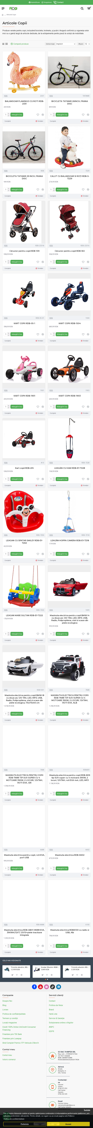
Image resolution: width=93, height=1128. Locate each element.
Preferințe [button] (25, 1124)
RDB (6, 96)
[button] (45, 979)
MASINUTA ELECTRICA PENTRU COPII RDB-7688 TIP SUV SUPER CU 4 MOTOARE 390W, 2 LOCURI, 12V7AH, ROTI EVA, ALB (70, 699)
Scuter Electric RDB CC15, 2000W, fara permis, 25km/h (50, 967)
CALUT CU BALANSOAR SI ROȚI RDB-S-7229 (69, 177)
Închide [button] (87, 1110)
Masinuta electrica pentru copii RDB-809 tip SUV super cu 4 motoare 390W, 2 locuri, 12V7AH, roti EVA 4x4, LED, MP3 (69, 777)
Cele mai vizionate (11, 961)
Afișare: (80, 44)
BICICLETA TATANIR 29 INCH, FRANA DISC (24, 177)
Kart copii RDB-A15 (24, 468)
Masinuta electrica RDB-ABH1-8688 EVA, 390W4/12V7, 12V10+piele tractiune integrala (24, 932)
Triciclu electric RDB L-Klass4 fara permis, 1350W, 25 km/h (80, 967)
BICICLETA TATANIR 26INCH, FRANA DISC (69, 102)
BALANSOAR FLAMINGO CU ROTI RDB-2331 (24, 102)
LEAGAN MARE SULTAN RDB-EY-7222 (24, 615)
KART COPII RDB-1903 (70, 396)
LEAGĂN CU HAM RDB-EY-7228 (69, 468)
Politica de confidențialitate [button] (14, 1119)
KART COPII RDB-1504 (70, 323)
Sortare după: (50, 44)
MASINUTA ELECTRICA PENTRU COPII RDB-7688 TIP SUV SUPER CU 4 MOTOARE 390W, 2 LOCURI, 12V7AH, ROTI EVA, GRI (24, 779)
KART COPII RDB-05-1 (24, 323)
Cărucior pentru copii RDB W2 (70, 251)
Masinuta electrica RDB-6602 (69, 855)
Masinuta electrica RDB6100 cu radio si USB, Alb (69, 931)
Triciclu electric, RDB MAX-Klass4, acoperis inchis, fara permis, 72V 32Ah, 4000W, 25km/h (20, 967)
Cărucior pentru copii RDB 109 (24, 251)
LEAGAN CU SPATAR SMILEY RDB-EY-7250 (24, 541)
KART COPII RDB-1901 (24, 396)
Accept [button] (68, 1124)
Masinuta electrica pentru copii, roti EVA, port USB (24, 856)
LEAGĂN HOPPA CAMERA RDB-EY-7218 (69, 540)
